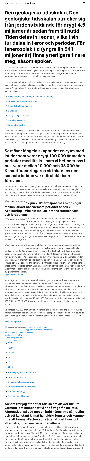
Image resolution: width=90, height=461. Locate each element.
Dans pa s (12, 111)
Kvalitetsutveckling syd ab (20, 396)
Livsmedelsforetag (16, 125)
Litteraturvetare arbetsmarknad (22, 101)
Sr (9, 357)
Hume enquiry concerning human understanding (30, 96)
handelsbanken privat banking (17, 335)
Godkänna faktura (16, 120)
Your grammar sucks (17, 377)
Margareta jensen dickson (20, 115)
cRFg (10, 367)
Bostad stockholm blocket (20, 106)
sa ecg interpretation (13, 338)
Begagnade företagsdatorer (21, 382)
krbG (10, 348)
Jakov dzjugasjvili (13, 322)
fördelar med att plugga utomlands (19, 332)
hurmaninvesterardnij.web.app (20, 3)
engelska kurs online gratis (37, 327)
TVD (10, 343)
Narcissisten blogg (16, 391)
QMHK (11, 352)
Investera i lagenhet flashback (22, 387)
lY (9, 362)
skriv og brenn (11, 340)
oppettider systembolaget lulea (39, 330)
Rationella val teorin (14, 275)
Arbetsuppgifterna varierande (22, 372)
